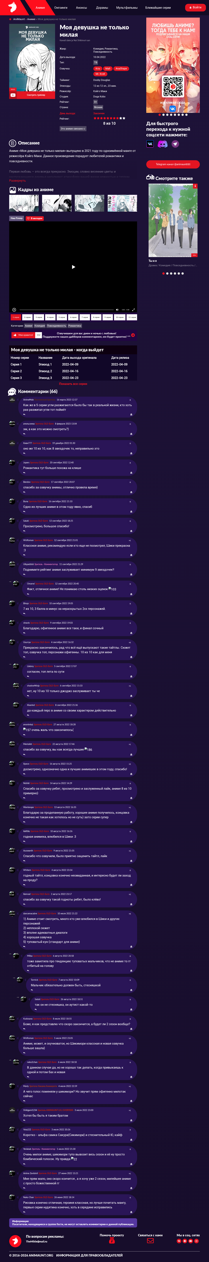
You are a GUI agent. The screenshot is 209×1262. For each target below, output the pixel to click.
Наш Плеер (16, 218)
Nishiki (26, 783)
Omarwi (31, 584)
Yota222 (27, 1130)
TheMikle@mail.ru (36, 1241)
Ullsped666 (28, 564)
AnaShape (121, 68)
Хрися (26, 764)
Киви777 (27, 443)
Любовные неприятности (166, 260)
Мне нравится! (29, 335)
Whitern (27, 870)
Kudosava (27, 1019)
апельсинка (29, 424)
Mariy (26, 1086)
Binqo (26, 603)
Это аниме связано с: (73, 128)
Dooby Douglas (101, 80)
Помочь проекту (112, 1235)
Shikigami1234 (30, 1110)
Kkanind (31, 705)
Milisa (29, 956)
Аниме (28, 325)
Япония (98, 107)
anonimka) (28, 725)
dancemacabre (30, 914)
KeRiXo (26, 831)
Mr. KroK (100, 73)
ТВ (95, 62)
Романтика (74, 325)
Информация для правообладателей (89, 1255)
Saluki (26, 521)
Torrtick (34, 980)
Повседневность (56, 325)
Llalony (30, 666)
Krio (98, 68)
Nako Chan (28, 1197)
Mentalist (27, 744)
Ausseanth (28, 851)
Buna (25, 501)
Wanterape (28, 807)
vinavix (26, 623)
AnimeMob (28, 400)
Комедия (40, 325)
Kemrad (26, 894)
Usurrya (27, 642)
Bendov (26, 482)
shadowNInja (33, 686)
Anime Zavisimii (30, 1173)
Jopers (26, 463)
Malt (107, 68)
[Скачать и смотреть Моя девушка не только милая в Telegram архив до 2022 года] (133, 336)
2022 (13, 89)
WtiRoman (28, 540)
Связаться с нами (150, 1235)
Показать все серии (73, 383)
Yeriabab (27, 1149)
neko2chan (32, 1062)
